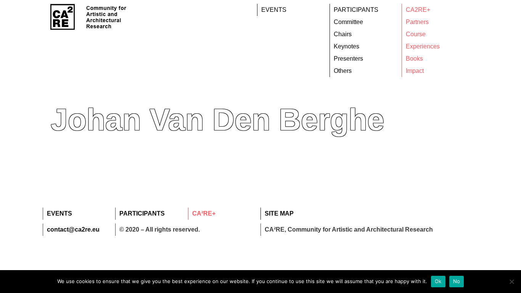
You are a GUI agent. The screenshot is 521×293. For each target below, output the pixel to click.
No (456, 281)
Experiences (423, 46)
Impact (415, 71)
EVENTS (273, 9)
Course (416, 34)
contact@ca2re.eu (73, 229)
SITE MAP (279, 213)
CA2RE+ (418, 9)
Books (414, 58)
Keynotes (346, 46)
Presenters (348, 58)
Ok (438, 281)
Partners (417, 22)
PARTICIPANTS (356, 9)
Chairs (343, 34)
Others (343, 71)
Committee (348, 22)
